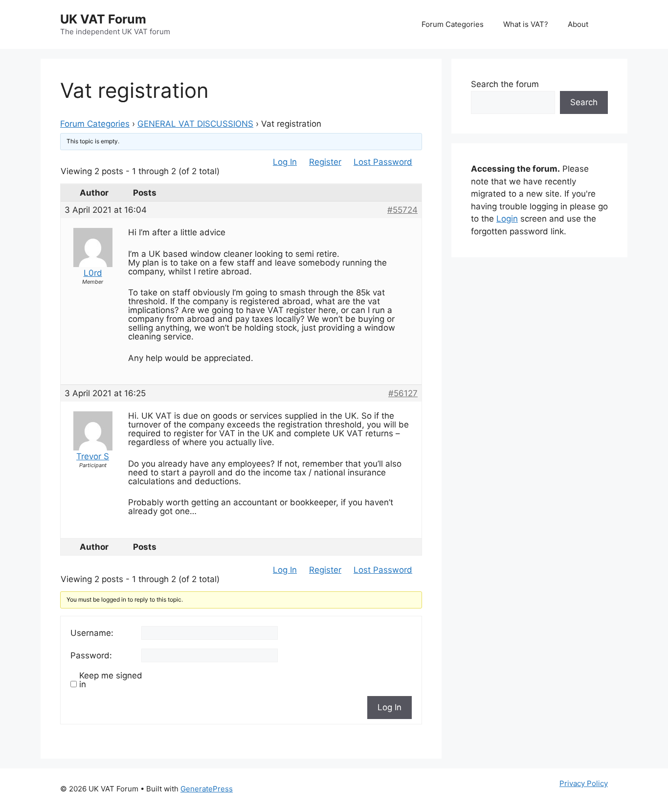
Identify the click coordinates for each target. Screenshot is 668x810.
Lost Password (383, 162)
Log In (285, 162)
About (578, 24)
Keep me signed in (110, 680)
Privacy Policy (583, 783)
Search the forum (505, 84)
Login (507, 219)
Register (325, 162)
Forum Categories (453, 24)
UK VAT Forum (103, 19)
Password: (91, 655)
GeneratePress (206, 788)
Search (584, 102)
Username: (91, 633)
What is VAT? (525, 24)
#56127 (403, 393)
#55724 (402, 209)
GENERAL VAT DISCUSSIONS (195, 124)
